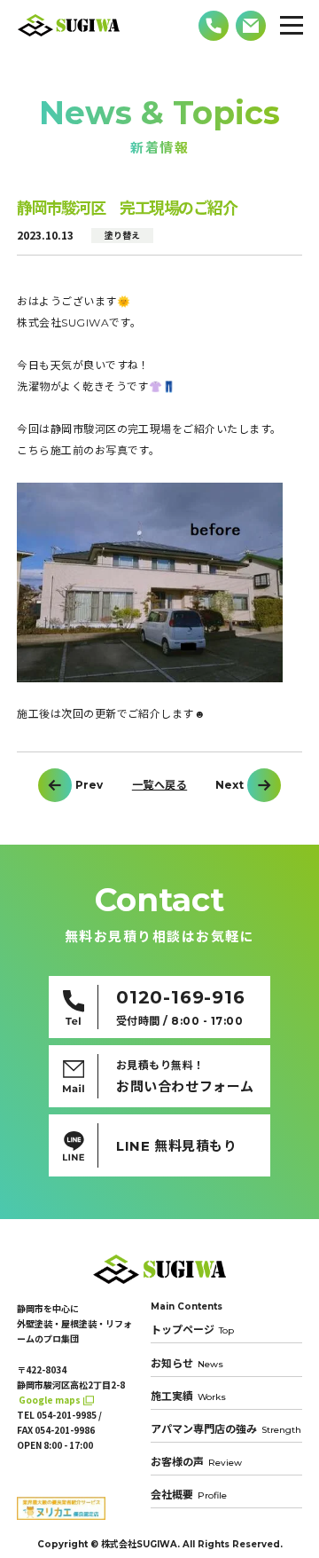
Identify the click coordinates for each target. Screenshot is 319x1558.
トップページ (192, 1330)
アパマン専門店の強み (226, 1429)
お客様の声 (196, 1461)
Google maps (50, 1399)
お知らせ (187, 1363)
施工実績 (188, 1396)
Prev (89, 785)
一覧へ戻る (159, 785)
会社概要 (189, 1494)
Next (229, 785)
